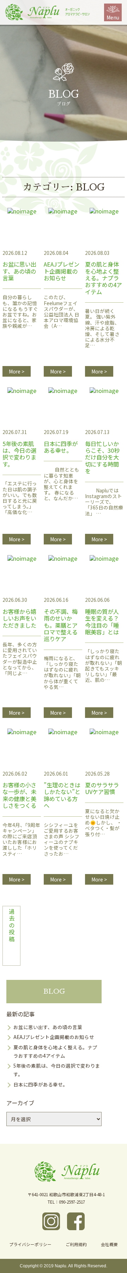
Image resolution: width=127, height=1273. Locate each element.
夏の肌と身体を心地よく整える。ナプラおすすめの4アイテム (103, 312)
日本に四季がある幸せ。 (61, 478)
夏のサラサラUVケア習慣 (103, 817)
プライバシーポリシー (30, 1244)
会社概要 (109, 1244)
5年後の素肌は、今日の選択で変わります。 (19, 485)
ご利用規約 (76, 1244)
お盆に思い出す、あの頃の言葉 (20, 303)
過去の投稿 (11, 925)
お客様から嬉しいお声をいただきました (19, 650)
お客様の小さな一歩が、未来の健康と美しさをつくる (21, 826)
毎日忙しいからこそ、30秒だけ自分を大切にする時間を (104, 485)
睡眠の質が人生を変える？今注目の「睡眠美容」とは (103, 653)
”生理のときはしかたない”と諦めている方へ (62, 826)
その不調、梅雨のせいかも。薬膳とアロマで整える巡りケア (62, 656)
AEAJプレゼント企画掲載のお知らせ (61, 303)
